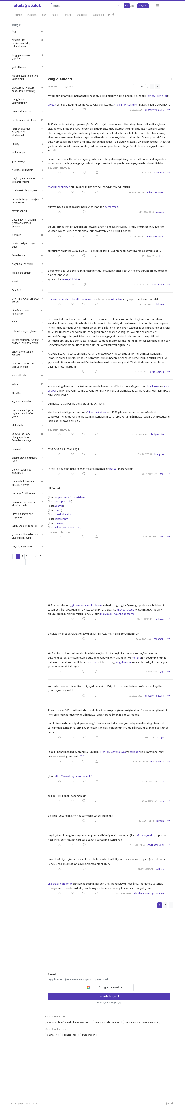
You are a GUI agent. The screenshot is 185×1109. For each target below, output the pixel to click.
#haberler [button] (82, 14)
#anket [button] (67, 14)
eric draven (158, 284)
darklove (159, 619)
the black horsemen (60, 883)
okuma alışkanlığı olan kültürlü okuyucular (68, 1022)
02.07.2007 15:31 (143, 638)
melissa (136, 657)
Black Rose (153, 386)
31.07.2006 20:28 (143, 172)
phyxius (160, 212)
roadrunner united (59, 187)
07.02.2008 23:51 (145, 869)
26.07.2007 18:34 (149, 801)
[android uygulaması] (109, 15)
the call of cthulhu (125, 104)
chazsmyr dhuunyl (154, 109)
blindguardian (157, 434)
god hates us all (155, 844)
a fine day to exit (155, 192)
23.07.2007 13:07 (149, 781)
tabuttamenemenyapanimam (148, 893)
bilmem (160, 304)
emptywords (157, 761)
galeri (69, 86)
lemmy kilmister (157, 96)
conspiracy (61, 519)
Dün (44, 14)
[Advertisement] (109, 45)
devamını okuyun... (59, 168)
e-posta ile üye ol (109, 996)
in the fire (116, 299)
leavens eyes (118, 752)
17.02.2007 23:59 (144, 454)
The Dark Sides (97, 412)
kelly (161, 256)
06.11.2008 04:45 (123, 893)
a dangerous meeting (67, 527)
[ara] (127, 5)
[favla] (84, 110)
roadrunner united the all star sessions (71, 299)
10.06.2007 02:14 (144, 619)
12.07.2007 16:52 (147, 737)
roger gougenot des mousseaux (141, 1022)
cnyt (162, 536)
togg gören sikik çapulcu (107, 1022)
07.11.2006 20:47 (136, 236)
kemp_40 (159, 454)
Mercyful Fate (70, 279)
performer (111, 206)
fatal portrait (62, 501)
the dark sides (62, 514)
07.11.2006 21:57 (141, 284)
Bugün (18, 14)
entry (52, 86)
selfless (160, 869)
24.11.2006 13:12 (146, 304)
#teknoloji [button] (98, 14)
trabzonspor (88, 1034)
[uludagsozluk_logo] (27, 6)
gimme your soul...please (86, 605)
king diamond (123, 662)
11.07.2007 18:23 (134, 695)
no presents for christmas (70, 497)
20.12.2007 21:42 (146, 820)
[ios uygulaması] (113, 15)
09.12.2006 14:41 (139, 434)
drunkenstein (157, 371)
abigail (52, 104)
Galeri (55, 14)
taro (162, 781)
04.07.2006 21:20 (134, 109)
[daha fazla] (157, 5)
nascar (113, 468)
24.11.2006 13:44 (139, 371)
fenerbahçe (70, 1034)
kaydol (142, 5)
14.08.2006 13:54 (136, 192)
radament (159, 638)
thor (162, 473)
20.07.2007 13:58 (140, 761)
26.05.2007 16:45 (149, 474)
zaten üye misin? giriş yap (109, 1002)
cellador (135, 752)
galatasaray (53, 1034)
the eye (58, 523)
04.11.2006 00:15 (146, 212)
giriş (131, 5)
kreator (104, 752)
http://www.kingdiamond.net (72, 776)
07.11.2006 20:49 (149, 256)
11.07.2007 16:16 (149, 671)
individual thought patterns (117, 614)
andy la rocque (125, 609)
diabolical (159, 172)
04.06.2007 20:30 (149, 536)
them (57, 510)
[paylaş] (97, 110)
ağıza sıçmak (144, 835)
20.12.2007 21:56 (137, 845)
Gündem (32, 14)
